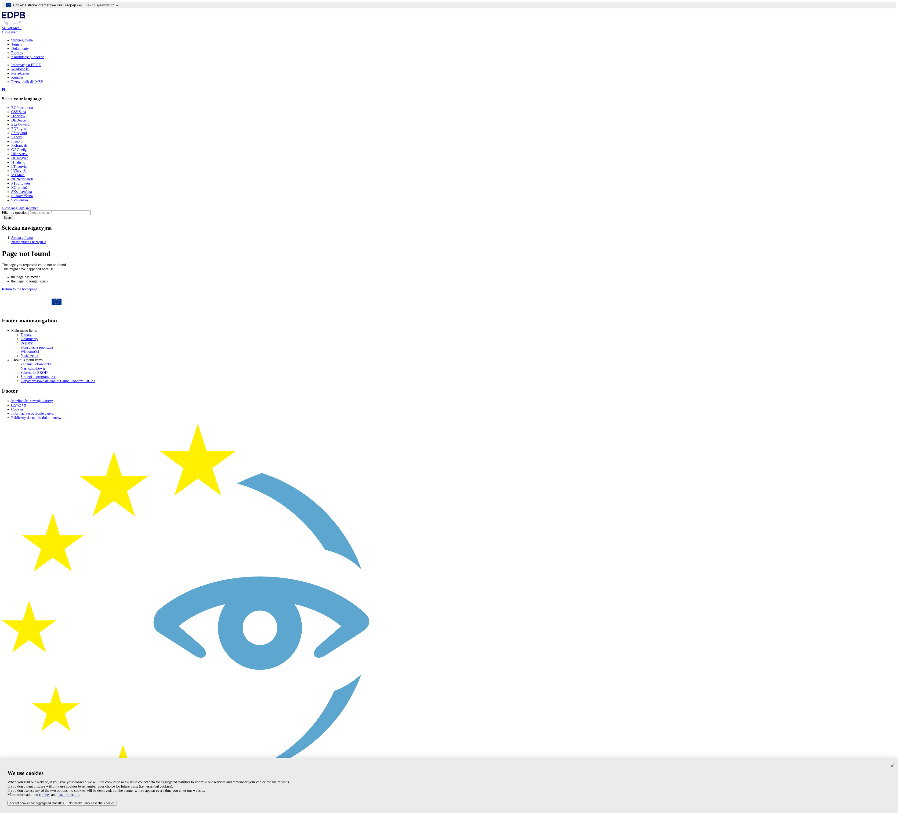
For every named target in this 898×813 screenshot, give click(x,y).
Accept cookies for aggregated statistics (36, 803)
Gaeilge (19, 150)
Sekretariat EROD (34, 372)
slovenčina (21, 192)
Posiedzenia (20, 73)
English (19, 129)
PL (4, 90)
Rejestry (17, 53)
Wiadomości (20, 69)
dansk (18, 116)
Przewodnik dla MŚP (27, 82)
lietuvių (19, 166)
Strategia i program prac (38, 377)
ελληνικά (20, 124)
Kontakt (17, 77)
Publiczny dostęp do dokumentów (36, 418)
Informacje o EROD (26, 65)
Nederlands (22, 179)
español (19, 133)
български (22, 108)
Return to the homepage (19, 289)
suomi (17, 141)
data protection (68, 795)
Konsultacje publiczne (27, 57)
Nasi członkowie (33, 368)
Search (8, 217)
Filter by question (15, 212)
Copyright (18, 405)
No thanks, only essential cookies (92, 803)
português (20, 183)
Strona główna (22, 40)
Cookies (17, 409)
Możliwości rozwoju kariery (32, 401)
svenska (19, 200)
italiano (18, 162)
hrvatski (19, 154)
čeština (18, 112)
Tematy (16, 44)
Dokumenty (20, 48)
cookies (44, 795)
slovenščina (22, 196)
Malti (18, 175)
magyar (19, 158)
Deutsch (20, 120)
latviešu (19, 171)
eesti (16, 137)
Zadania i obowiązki (36, 364)
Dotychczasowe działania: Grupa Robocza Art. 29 (58, 381)
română (19, 187)
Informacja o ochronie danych (33, 413)
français (19, 145)
